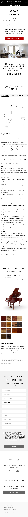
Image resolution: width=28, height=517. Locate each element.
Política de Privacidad (9, 507)
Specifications (5, 95)
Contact (17, 5)
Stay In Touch (14, 492)
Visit (10, 5)
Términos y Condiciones (10, 509)
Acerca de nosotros (8, 505)
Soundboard (20, 95)
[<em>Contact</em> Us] (17, 472)
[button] (25, 2)
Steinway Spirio (9, 31)
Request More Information (14, 38)
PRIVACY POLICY (16, 436)
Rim (13, 95)
